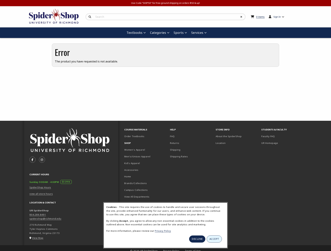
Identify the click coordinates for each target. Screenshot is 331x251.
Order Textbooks (134, 136)
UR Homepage (269, 143)
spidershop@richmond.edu (45, 218)
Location (221, 143)
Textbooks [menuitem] (134, 33)
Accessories (131, 169)
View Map (37, 237)
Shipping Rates (179, 156)
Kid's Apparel (132, 163)
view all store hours (41, 193)
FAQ (172, 136)
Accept (214, 238)
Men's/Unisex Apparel (137, 156)
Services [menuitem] (197, 33)
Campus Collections (136, 189)
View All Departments (136, 196)
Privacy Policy (163, 230)
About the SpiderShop (229, 136)
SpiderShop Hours (40, 187)
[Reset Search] (241, 17)
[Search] (90, 17)
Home (127, 176)
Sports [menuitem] (179, 33)
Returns (174, 143)
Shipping (175, 149)
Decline (197, 238)
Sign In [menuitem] (277, 16)
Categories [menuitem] (158, 33)
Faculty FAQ (268, 136)
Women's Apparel (134, 149)
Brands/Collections (135, 183)
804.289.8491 (37, 214)
